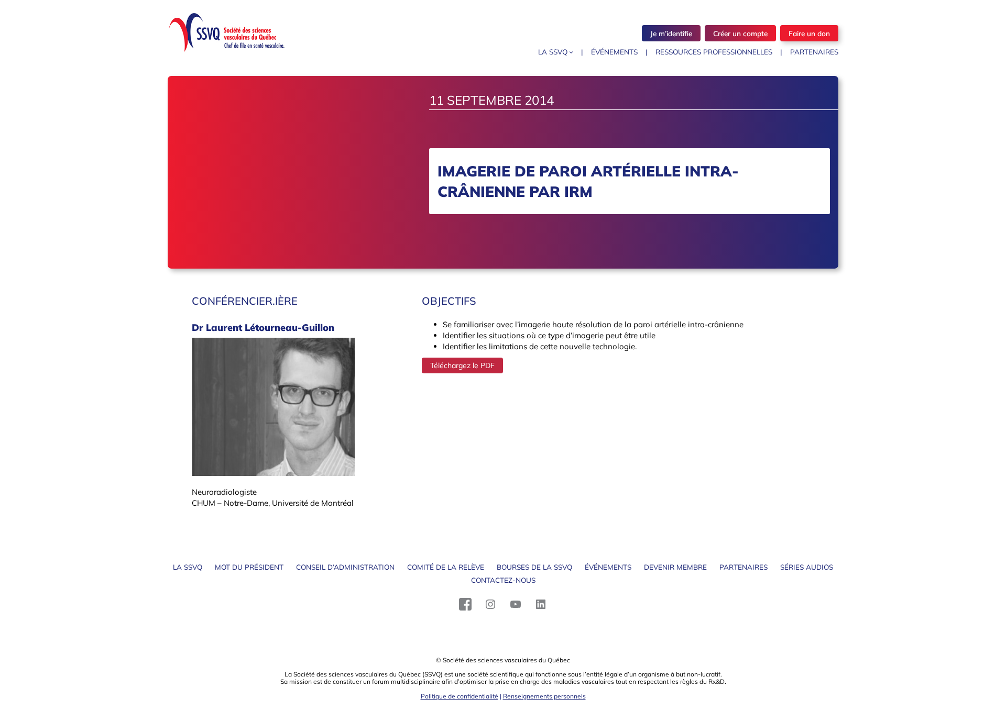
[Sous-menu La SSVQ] (571, 52)
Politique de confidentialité (459, 696)
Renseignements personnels (544, 696)
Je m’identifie (671, 33)
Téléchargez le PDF (462, 365)
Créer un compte (740, 33)
